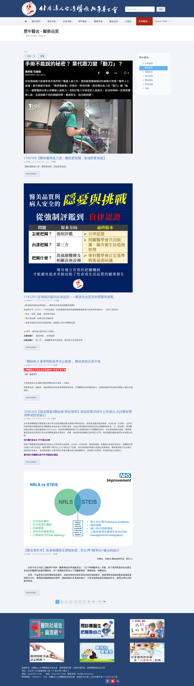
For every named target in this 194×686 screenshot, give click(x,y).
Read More (31, 174)
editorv (29, 300)
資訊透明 (149, 76)
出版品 (128, 21)
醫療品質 (149, 67)
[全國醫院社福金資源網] (47, 628)
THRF (28, 161)
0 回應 (53, 161)
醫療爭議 (98, 21)
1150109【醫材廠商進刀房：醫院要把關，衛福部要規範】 (65, 158)
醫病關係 (149, 80)
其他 (147, 88)
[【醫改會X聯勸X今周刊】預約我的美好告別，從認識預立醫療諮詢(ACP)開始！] (147, 628)
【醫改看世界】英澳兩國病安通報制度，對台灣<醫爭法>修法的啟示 (71, 550)
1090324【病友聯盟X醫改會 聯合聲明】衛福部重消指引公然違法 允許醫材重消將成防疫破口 (78, 413)
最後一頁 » (104, 602)
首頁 (27, 36)
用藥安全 (149, 71)
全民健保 (149, 63)
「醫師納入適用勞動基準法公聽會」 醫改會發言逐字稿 (62, 361)
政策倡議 (67, 21)
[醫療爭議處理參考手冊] (47, 652)
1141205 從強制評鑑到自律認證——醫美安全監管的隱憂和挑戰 (68, 297)
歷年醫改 (82, 21)
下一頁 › (100, 602)
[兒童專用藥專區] (147, 652)
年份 (25, 51)
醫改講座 (114, 21)
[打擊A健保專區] (97, 652)
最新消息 (51, 21)
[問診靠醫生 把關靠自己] (97, 628)
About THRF (161, 21)
